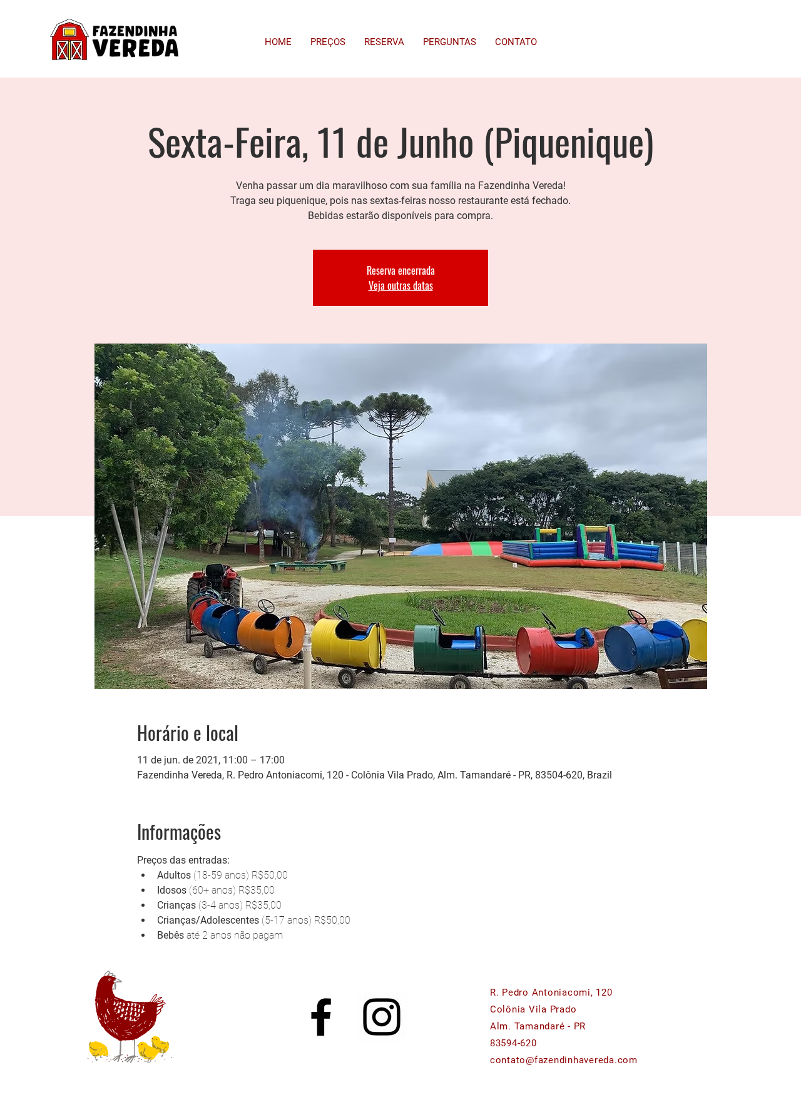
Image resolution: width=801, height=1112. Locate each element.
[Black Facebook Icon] (321, 1017)
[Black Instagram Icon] (382, 1017)
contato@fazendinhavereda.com (564, 1060)
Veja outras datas (401, 285)
